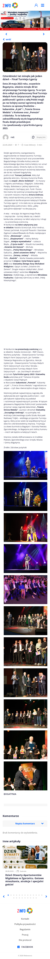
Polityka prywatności (25, 924)
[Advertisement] (25, 315)
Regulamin (25, 929)
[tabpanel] (25, 20)
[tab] (8, 895)
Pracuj (25, 934)
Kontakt (25, 918)
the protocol (25, 940)
